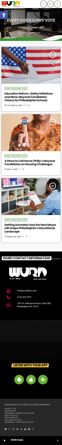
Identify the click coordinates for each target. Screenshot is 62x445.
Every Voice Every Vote (16, 88)
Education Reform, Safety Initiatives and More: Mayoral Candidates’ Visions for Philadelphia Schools (29, 97)
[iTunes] (25, 429)
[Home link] (10, 4)
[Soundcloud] (21, 429)
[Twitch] (13, 429)
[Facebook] (33, 429)
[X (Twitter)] (9, 429)
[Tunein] (17, 429)
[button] (4, 15)
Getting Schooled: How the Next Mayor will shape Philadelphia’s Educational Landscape (30, 228)
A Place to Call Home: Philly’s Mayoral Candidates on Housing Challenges (30, 162)
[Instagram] (29, 429)
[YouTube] (6, 429)
